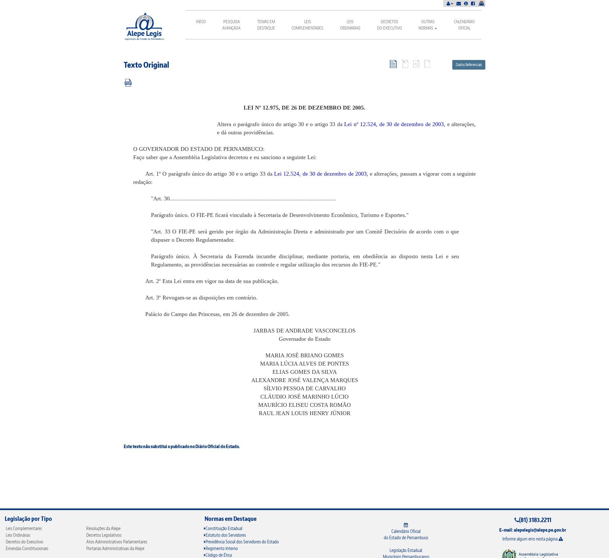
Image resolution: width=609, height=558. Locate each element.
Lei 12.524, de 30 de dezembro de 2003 (320, 174)
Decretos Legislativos (103, 535)
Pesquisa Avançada (231, 24)
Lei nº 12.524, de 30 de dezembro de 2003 (394, 124)
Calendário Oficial (464, 24)
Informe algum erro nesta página (530, 538)
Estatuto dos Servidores (226, 535)
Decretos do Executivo (389, 24)
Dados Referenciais (469, 64)
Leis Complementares (307, 24)
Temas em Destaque (266, 24)
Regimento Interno (222, 548)
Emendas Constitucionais (27, 548)
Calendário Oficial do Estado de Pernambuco (406, 534)
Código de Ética (219, 555)
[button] (450, 3)
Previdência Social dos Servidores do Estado (242, 541)
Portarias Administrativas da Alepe (115, 548)
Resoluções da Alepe (103, 528)
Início (201, 21)
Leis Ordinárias (350, 24)
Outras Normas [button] (426, 24)
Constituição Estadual (224, 528)
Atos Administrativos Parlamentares (116, 541)
